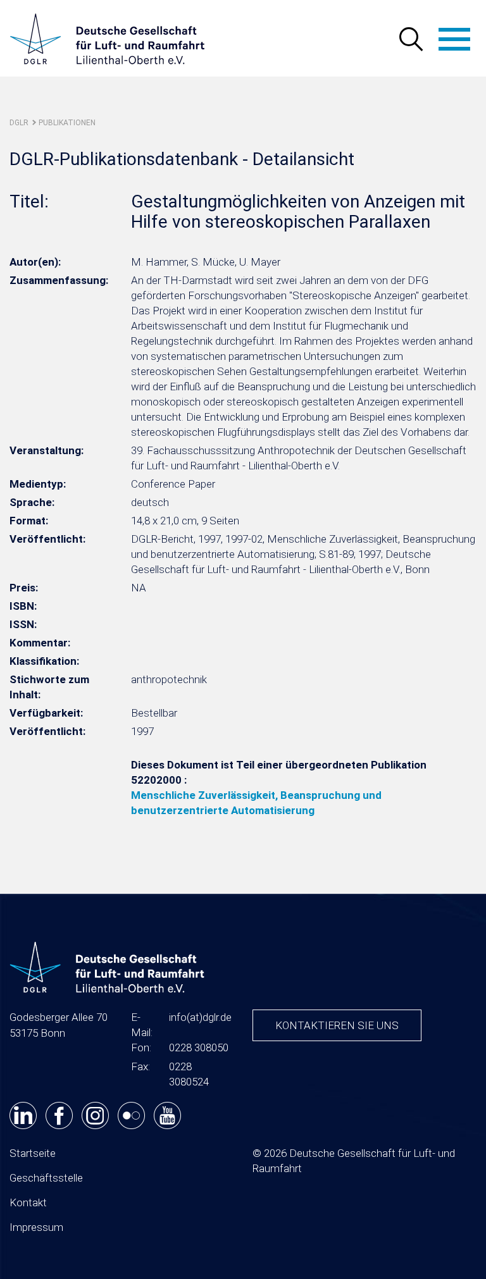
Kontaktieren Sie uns (337, 1025)
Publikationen (67, 122)
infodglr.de (200, 1017)
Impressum (36, 1227)
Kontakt (28, 1202)
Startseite (32, 1153)
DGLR (18, 122)
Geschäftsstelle (46, 1177)
